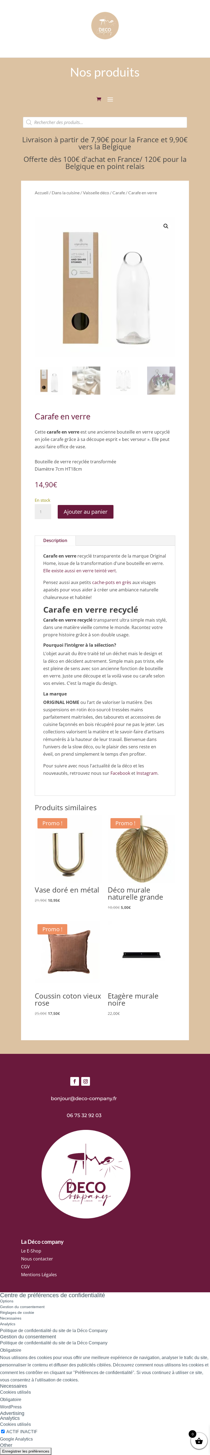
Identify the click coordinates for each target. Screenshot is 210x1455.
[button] (166, 226)
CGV (25, 1267)
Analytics (7, 1324)
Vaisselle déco (96, 192)
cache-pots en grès (111, 582)
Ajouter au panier (85, 511)
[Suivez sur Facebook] (74, 1081)
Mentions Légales (39, 1275)
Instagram (147, 773)
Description (55, 540)
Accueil (41, 192)
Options (6, 1301)
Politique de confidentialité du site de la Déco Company (53, 1330)
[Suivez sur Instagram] (85, 1081)
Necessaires (10, 1318)
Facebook (120, 773)
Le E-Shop (31, 1251)
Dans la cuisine (66, 192)
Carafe (118, 192)
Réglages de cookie (17, 1312)
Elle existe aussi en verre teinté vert (79, 571)
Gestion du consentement (22, 1307)
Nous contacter (37, 1259)
